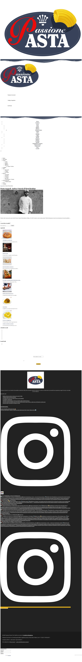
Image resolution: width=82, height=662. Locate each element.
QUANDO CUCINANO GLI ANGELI (8, 323)
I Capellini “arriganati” (7, 332)
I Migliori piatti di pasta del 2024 (8, 330)
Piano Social (12, 642)
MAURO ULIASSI (5, 253)
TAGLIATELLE (5, 306)
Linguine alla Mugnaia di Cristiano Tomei (10, 335)
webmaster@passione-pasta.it (22, 642)
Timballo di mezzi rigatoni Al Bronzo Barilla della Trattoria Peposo (14, 333)
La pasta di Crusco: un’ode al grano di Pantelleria (11, 331)
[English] (1, 151)
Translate (9, 655)
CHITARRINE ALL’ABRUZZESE (7, 240)
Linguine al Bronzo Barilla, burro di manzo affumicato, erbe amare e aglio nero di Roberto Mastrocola (21, 334)
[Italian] (0, 151)
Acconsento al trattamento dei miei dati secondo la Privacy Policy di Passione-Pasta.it (39, 361)
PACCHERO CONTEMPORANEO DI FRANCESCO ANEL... (12, 280)
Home (1, 185)
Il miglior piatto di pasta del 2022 (8, 293)
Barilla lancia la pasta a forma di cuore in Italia (11, 329)
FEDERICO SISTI (4, 215)
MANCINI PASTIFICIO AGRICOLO (8, 266)
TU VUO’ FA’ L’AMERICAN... (7, 320)
